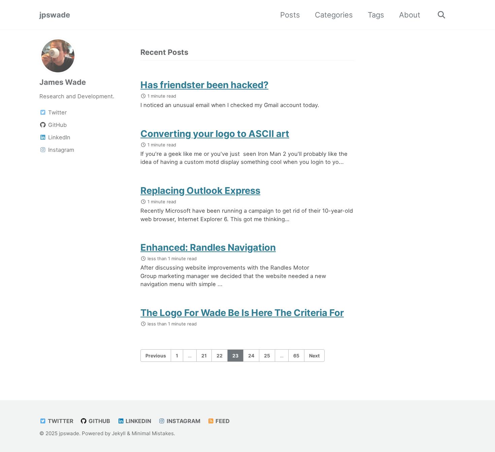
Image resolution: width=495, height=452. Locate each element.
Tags (376, 14)
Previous (155, 355)
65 (296, 355)
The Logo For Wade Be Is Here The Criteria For (242, 312)
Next (314, 355)
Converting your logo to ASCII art (214, 133)
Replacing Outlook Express (200, 190)
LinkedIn (137, 421)
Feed (222, 421)
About (409, 14)
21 (204, 355)
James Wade (62, 82)
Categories (334, 14)
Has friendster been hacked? (204, 85)
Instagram (182, 421)
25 (267, 355)
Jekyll (119, 433)
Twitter (59, 421)
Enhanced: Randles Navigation (208, 247)
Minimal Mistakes (153, 433)
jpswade (54, 14)
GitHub (98, 421)
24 (251, 355)
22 (220, 355)
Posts (290, 14)
